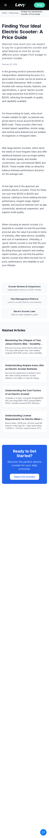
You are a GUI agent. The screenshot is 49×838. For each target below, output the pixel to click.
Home (4, 13)
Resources (14, 13)
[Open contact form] (43, 832)
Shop (39, 5)
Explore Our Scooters (24, 476)
